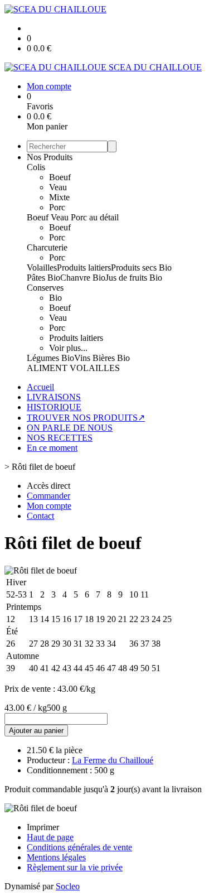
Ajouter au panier (36, 730)
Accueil (40, 387)
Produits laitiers (84, 267)
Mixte (59, 197)
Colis (36, 167)
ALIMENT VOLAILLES (73, 368)
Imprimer (43, 827)
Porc (57, 207)
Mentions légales (56, 857)
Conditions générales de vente (79, 847)
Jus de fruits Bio (133, 277)
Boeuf (60, 177)
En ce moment (52, 447)
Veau (58, 187)
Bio (55, 297)
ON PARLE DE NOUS (70, 427)
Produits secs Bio (141, 267)
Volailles (42, 267)
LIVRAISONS (54, 397)
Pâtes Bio (43, 277)
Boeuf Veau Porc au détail (73, 217)
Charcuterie (47, 247)
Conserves (45, 287)
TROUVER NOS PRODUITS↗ (86, 417)
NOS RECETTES (60, 437)
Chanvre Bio (82, 277)
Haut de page (50, 837)
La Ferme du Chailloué (112, 760)
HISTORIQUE (54, 407)
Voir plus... (68, 348)
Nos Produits (49, 157)
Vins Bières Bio (102, 358)
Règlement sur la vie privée (75, 867)
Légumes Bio (50, 358)
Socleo (68, 886)
